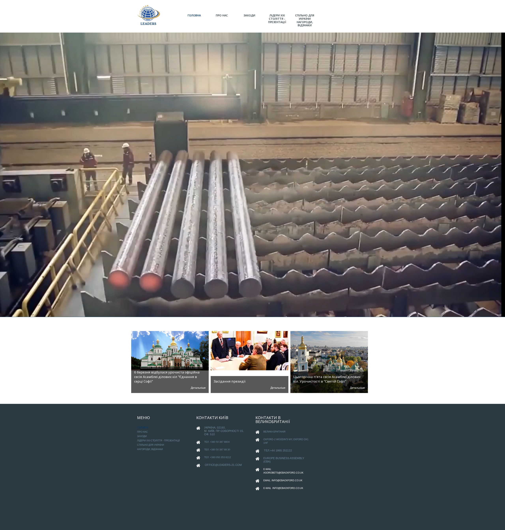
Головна (142, 427)
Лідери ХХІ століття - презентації (158, 440)
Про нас (142, 432)
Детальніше (198, 387)
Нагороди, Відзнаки (150, 449)
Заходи (142, 436)
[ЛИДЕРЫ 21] (149, 15)
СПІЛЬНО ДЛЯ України (150, 445)
